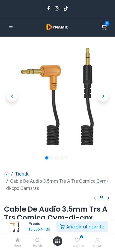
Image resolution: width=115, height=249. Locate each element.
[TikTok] (66, 8)
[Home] (17, 240)
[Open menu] (57, 241)
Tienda (22, 174)
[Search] (37, 240)
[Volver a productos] (101, 198)
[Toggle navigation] (11, 27)
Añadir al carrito (85, 226)
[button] (12, 96)
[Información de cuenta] (97, 240)
